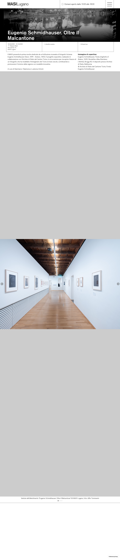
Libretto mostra (49, 44)
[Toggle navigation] (109, 4)
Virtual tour (84, 44)
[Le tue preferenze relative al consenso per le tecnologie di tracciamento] (113, 556)
